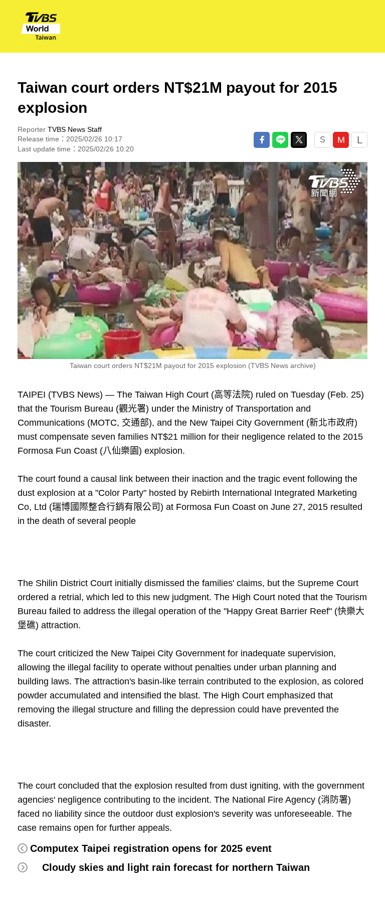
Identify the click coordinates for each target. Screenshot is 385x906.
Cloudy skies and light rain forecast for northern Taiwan (176, 867)
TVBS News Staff (75, 129)
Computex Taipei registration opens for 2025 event (151, 848)
